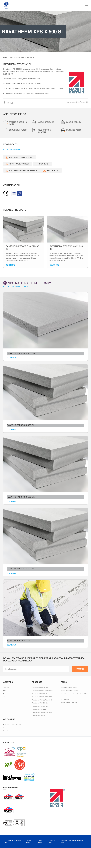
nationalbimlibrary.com (14, 286)
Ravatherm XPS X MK (38, 715)
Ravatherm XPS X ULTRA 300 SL (42, 700)
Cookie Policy (40, 841)
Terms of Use (52, 841)
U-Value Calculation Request (69, 691)
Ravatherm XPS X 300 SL (39, 694)
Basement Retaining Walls (18, 123)
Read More (10, 265)
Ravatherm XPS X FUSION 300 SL (42, 697)
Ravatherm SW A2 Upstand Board (42, 712)
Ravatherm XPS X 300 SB (40, 688)
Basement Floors (46, 122)
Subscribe (80, 669)
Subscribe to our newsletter (11, 731)
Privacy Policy (28, 841)
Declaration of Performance (69, 688)
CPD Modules (65, 699)
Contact (5, 728)
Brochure (43, 164)
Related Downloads (13, 149)
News (5, 694)
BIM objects (52, 170)
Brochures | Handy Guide (21, 157)
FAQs (5, 691)
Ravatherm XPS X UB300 (39, 709)
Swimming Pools (73, 130)
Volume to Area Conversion (69, 702)
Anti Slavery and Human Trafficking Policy (71, 841)
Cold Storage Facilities (44, 131)
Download (11, 358)
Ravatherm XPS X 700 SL (39, 706)
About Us (6, 688)
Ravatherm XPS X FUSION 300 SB (42, 691)
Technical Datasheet (19, 164)
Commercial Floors (18, 130)
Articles (5, 697)
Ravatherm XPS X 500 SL (39, 703)
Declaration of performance (23, 170)
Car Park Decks (73, 122)
